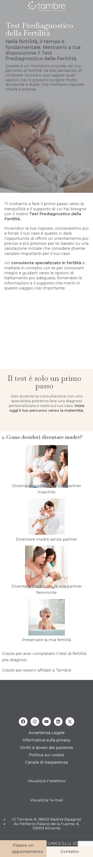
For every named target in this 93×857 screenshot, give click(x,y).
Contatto (70, 851)
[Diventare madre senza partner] (46, 517)
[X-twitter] (70, 721)
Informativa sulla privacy (47, 740)
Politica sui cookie (46, 755)
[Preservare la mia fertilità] (46, 617)
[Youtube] (46, 721)
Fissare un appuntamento (27, 848)
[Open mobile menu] (5, 6)
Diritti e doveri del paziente (46, 747)
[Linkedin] (58, 721)
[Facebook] (23, 721)
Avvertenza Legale (47, 732)
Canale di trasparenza (46, 762)
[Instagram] (34, 721)
